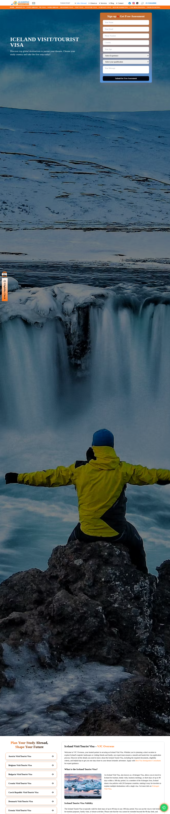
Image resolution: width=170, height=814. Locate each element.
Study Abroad (32, 7)
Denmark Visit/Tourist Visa (20, 801)
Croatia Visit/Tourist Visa (19, 783)
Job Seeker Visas (66, 7)
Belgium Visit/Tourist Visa (20, 765)
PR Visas (42, 7)
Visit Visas (79, 7)
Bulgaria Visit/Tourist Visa (20, 774)
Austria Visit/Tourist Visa (19, 756)
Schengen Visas (105, 7)
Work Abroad (52, 7)
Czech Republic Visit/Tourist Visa (23, 792)
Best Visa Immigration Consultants (148, 761)
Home (12, 7)
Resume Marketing (120, 7)
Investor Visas (91, 7)
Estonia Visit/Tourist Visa (19, 810)
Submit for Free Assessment (126, 78)
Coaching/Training (137, 7)
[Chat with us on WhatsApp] (164, 807)
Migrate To (20, 7)
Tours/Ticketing (153, 7)
